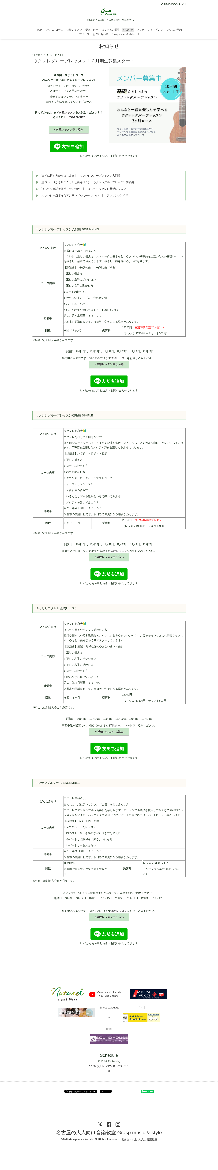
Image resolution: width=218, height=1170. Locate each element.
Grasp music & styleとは (125, 34)
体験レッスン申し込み (69, 129)
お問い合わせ (100, 34)
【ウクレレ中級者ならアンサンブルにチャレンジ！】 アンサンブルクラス (85, 195)
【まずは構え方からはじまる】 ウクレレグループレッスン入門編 (79, 175)
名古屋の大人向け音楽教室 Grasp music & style (109, 1132)
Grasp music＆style (81, 1139)
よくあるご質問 (111, 29)
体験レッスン (74, 29)
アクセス (84, 34)
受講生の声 (91, 29)
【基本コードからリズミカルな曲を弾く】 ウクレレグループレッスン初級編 (86, 182)
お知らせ (128, 29)
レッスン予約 (174, 29)
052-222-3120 (77, 117)
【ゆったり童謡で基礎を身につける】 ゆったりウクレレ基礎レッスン (82, 188)
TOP (39, 29)
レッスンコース (54, 29)
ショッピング (155, 29)
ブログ (140, 29)
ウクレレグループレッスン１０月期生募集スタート (84, 61)
